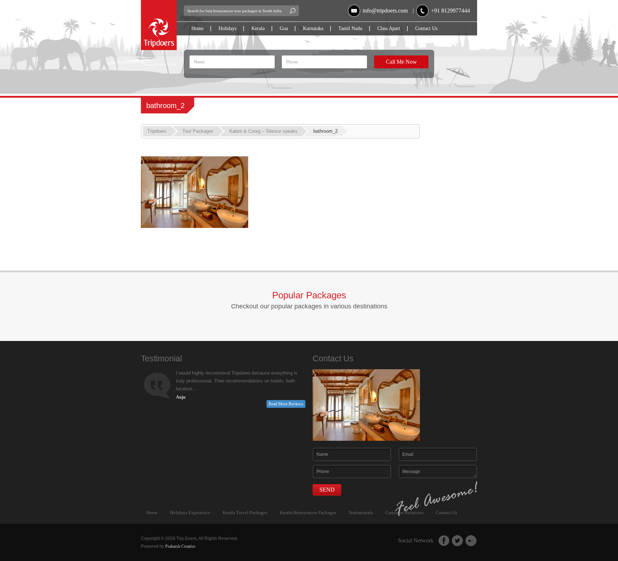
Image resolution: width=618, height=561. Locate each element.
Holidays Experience (190, 512)
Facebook (444, 541)
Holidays (227, 28)
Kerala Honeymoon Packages (308, 512)
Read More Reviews (286, 403)
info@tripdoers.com (385, 11)
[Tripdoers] (159, 3)
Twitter (457, 541)
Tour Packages (198, 131)
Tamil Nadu (350, 28)
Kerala (258, 28)
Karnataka (313, 28)
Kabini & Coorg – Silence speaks (263, 131)
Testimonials (360, 512)
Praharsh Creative (180, 546)
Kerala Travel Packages (245, 512)
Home (197, 28)
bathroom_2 (325, 131)
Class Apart (388, 28)
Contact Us (426, 28)
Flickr (471, 541)
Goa (284, 28)
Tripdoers (157, 131)
